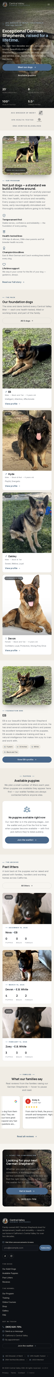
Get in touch (25, 1191)
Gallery (5, 1311)
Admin (31, 1373)
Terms (13, 1373)
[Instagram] (11, 1256)
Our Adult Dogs (9, 1269)
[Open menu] (49, 4)
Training (5, 1298)
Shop (4, 1306)
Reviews (6, 1282)
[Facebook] (5, 1256)
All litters (25, 886)
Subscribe (45, 1248)
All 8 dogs (25, 321)
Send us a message (14, 1331)
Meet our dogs (25, 67)
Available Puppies (10, 1273)
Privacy (5, 1373)
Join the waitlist (25, 840)
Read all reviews (25, 1136)
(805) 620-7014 (28, 1199)
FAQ (4, 1315)
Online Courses (9, 1302)
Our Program (8, 1293)
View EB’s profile (25, 759)
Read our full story (11, 282)
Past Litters (7, 1278)
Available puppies (27, 75)
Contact (21, 1373)
